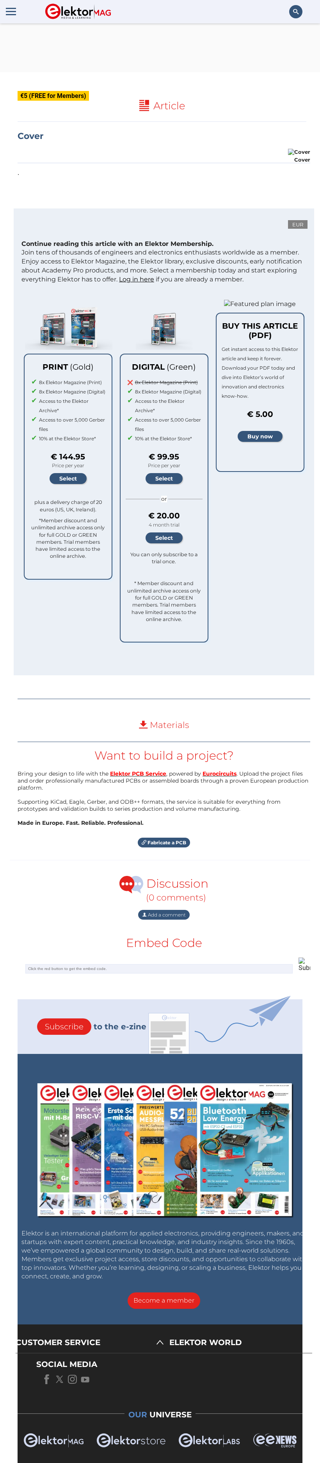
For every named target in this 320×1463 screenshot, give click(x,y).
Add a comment (166, 915)
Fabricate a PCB (166, 842)
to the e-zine (95, 1026)
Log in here (136, 279)
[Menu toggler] (11, 11)
